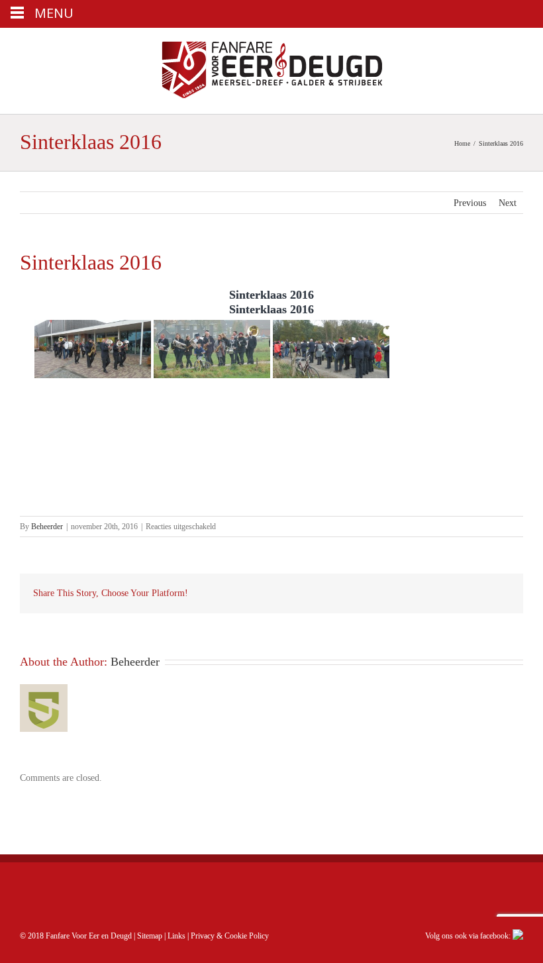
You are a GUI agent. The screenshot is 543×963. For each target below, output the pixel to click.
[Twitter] (344, 592)
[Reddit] (450, 592)
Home (462, 143)
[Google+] (408, 592)
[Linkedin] (429, 592)
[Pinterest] (366, 592)
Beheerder (47, 526)
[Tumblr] (387, 592)
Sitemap (149, 935)
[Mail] (493, 592)
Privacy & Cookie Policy (230, 935)
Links (176, 935)
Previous (470, 203)
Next (508, 203)
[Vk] (471, 592)
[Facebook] (323, 592)
